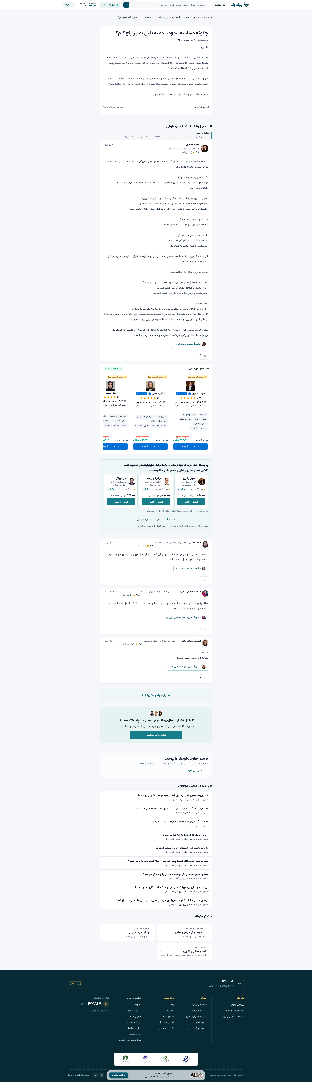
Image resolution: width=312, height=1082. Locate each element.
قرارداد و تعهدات (133, 1022)
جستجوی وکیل (199, 1004)
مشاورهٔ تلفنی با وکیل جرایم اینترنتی (156, 519)
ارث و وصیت (135, 1034)
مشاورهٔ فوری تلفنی (156, 735)
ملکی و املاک (135, 1016)
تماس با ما (168, 1016)
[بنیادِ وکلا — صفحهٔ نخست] (240, 983)
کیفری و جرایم (134, 1010)
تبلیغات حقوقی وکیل (233, 1016)
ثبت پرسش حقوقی (195, 770)
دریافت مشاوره (118, 1075)
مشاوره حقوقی (199, 1010)
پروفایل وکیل (237, 1004)
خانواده (137, 1004)
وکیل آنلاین (106, 5)
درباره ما (170, 1010)
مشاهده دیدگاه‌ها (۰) (113, 107)
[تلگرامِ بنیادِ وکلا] (95, 1075)
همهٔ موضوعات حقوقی (130, 1040)
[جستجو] (126, 5)
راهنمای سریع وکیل (234, 1010)
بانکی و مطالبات (133, 1028)
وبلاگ (171, 1004)
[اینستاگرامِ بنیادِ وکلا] (101, 1075)
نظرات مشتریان (166, 1028)
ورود (67, 4)
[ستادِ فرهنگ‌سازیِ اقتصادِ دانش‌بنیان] (165, 1059)
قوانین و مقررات (166, 1022)
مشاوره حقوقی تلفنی (196, 1016)
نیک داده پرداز (74, 1075)
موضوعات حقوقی (134, 998)
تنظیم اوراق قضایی (197, 1028)
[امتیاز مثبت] (205, 355)
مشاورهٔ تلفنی (191, 502)
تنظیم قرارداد (200, 1022)
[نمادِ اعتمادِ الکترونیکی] (186, 1059)
